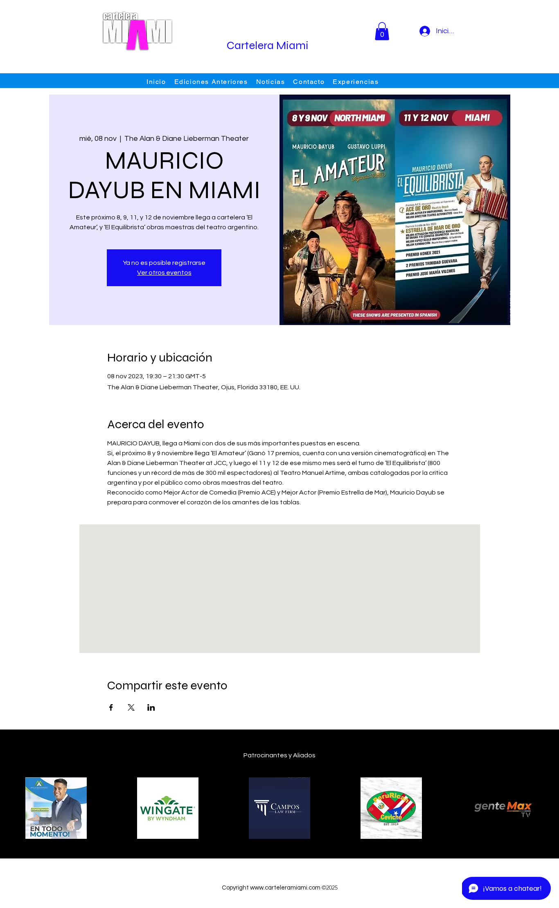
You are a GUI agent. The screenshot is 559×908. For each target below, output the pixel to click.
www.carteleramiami (278, 888)
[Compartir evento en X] (131, 707)
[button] (382, 31)
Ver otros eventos (164, 272)
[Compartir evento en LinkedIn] (151, 707)
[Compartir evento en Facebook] (111, 707)
